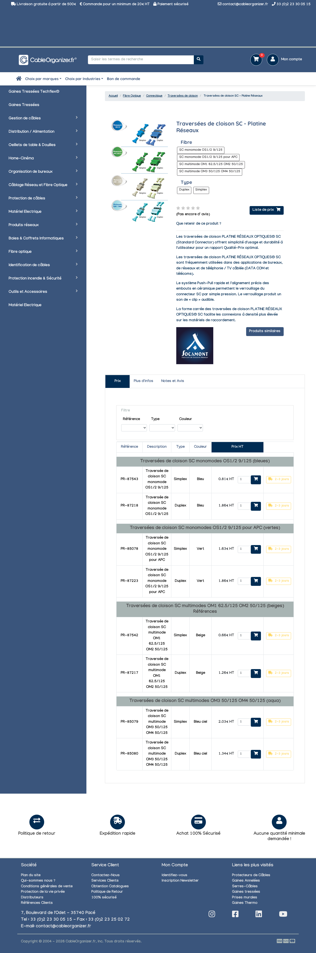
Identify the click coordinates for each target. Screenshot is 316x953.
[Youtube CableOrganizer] (283, 915)
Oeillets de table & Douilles (32, 145)
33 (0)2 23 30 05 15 (293, 4)
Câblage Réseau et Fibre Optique (38, 185)
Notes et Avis (172, 381)
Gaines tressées (246, 892)
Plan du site (30, 875)
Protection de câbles (27, 198)
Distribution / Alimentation (31, 132)
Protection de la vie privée (43, 892)
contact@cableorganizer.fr (245, 4)
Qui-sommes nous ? (38, 881)
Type (155, 419)
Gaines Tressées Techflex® (34, 92)
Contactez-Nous (105, 875)
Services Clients (105, 881)
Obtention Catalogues (110, 887)
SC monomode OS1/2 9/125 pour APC (208, 157)
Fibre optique (20, 252)
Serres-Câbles (245, 887)
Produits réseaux (24, 225)
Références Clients (37, 903)
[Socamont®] (194, 346)
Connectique (154, 96)
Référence (131, 419)
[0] (254, 60)
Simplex (201, 190)
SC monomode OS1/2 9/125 (200, 150)
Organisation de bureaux (31, 172)
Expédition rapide (117, 834)
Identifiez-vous (174, 875)
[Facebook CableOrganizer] (235, 915)
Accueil (113, 96)
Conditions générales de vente (47, 887)
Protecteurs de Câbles (251, 875)
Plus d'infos (143, 381)
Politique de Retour (107, 892)
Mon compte (291, 60)
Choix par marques (42, 78)
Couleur (185, 419)
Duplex (184, 190)
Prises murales (244, 898)
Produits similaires (264, 331)
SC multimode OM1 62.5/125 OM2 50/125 (211, 165)
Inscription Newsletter (180, 881)
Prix (118, 381)
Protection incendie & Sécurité (35, 278)
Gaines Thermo (244, 903)
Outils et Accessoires (28, 292)
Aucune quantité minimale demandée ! (279, 836)
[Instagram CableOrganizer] (212, 915)
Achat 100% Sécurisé (198, 834)
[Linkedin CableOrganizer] (259, 915)
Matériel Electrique (25, 212)
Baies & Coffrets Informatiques (36, 238)
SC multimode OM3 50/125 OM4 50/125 (209, 172)
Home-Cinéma (21, 158)
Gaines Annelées (246, 881)
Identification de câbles (29, 265)
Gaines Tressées (24, 105)
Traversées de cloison (183, 96)
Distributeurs (32, 898)
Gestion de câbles (25, 118)
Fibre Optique (132, 96)
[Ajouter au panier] (256, 479)
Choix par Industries (82, 78)
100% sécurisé (104, 898)
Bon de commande (123, 78)
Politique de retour (36, 834)
